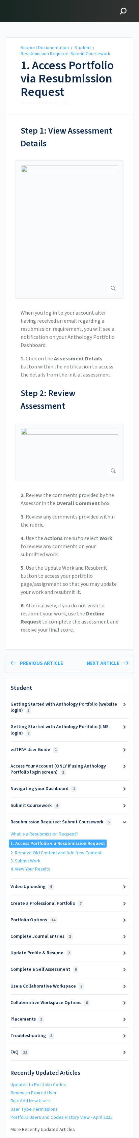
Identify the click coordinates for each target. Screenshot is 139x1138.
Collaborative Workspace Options (49, 1002)
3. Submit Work (25, 861)
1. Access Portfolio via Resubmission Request (67, 79)
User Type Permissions (34, 1109)
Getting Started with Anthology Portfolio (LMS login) (59, 729)
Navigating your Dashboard (42, 788)
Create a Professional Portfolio (46, 903)
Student (83, 47)
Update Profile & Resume (40, 953)
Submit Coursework (34, 805)
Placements (26, 1019)
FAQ (18, 1052)
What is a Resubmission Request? (44, 834)
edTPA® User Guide (33, 749)
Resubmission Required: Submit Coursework (65, 53)
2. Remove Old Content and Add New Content (56, 853)
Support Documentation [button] (38, 4)
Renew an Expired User (33, 1093)
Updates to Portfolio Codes (38, 1084)
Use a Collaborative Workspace (46, 986)
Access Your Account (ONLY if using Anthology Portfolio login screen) (58, 769)
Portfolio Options (32, 920)
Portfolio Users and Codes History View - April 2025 (61, 1117)
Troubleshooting (31, 1035)
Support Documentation (45, 47)
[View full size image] (69, 229)
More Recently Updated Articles (42, 1130)
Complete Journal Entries (40, 936)
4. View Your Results (30, 869)
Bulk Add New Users (30, 1101)
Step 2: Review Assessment (48, 399)
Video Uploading (31, 886)
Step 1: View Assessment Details (66, 137)
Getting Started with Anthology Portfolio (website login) (63, 707)
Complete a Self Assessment (43, 969)
